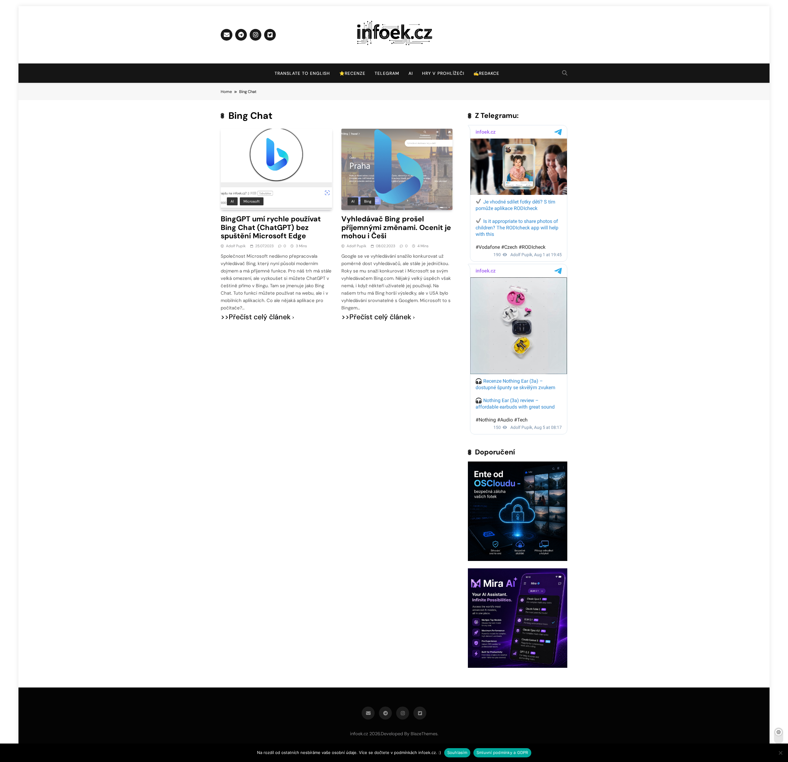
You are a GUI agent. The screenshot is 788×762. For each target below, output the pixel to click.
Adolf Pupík (236, 246)
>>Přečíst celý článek (256, 317)
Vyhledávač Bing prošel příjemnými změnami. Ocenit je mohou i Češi (396, 227)
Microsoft (251, 201)
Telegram (387, 73)
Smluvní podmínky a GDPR (502, 752)
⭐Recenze (352, 73)
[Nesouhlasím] (780, 753)
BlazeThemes (424, 733)
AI (410, 73)
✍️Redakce (486, 73)
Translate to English (302, 73)
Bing (367, 201)
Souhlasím (457, 752)
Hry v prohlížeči (443, 73)
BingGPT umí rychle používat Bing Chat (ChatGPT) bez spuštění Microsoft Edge (271, 227)
